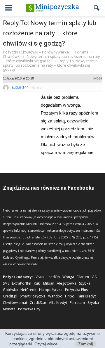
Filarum (83, 276)
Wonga (68, 276)
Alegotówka (66, 283)
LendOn (53, 276)
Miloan (48, 283)
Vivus (40, 276)
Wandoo (55, 296)
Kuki (37, 283)
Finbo (69, 296)
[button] (97, 8)
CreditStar (38, 302)
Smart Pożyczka (33, 296)
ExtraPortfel (21, 283)
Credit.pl (10, 296)
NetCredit (28, 289)
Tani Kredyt (86, 296)
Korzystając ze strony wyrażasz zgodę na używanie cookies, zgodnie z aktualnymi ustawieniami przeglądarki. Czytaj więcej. (52, 338)
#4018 (97, 78)
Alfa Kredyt (58, 302)
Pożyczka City (29, 309)
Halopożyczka (50, 289)
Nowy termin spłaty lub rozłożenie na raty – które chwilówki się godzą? (51, 58)
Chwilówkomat (15, 302)
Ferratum (77, 302)
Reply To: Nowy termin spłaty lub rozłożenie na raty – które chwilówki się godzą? (49, 33)
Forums (81, 52)
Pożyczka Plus (76, 289)
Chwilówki (11, 56)
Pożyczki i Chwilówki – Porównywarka (36, 52)
